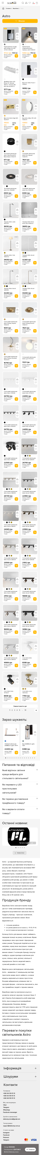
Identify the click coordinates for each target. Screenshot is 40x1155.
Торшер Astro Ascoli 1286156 (10, 289)
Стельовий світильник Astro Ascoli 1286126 (29, 592)
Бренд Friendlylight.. (14, 830)
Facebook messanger (10, 1112)
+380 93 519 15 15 (9, 1096)
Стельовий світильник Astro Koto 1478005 (10, 458)
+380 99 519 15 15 (9, 1093)
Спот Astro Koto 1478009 (27, 658)
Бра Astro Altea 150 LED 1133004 (29, 118)
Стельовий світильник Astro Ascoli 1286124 (29, 625)
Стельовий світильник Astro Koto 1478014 (29, 392)
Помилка (32, 1149)
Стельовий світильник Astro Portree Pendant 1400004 (10, 358)
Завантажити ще (20, 706)
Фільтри (21, 21)
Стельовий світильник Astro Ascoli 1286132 (29, 492)
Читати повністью (26, 843)
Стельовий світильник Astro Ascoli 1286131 (10, 525)
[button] (5, 757)
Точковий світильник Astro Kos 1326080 (28, 189)
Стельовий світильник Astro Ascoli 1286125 (10, 625)
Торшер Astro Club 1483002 (9, 256)
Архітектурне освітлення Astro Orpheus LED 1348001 (28, 48)
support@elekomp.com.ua (11, 1126)
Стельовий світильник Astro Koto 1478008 (10, 425)
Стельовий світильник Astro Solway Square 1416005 (10, 323)
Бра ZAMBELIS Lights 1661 (28, 744)
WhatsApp (6, 1110)
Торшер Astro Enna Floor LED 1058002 (28, 222)
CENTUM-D (17, 1149)
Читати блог (20, 853)
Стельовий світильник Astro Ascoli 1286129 (10, 558)
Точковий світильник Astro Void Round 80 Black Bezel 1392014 (10, 155)
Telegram (6, 1107)
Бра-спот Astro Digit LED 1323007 (11, 118)
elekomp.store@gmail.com (11, 1119)
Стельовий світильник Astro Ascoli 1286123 (10, 658)
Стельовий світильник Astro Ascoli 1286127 (10, 592)
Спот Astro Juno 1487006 (27, 692)
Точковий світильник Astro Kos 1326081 (10, 189)
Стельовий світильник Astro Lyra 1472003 (29, 358)
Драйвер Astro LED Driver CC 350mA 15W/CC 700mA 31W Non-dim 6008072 (10, 84)
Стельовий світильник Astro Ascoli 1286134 (29, 458)
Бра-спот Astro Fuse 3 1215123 (28, 83)
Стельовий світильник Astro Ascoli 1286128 (29, 558)
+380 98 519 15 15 (9, 1098)
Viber (5, 1105)
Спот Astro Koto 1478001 (8, 692)
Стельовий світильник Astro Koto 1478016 (10, 392)
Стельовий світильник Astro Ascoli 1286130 (29, 525)
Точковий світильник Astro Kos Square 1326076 (28, 155)
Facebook (6, 1135)
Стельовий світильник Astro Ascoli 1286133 (10, 492)
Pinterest (6, 1137)
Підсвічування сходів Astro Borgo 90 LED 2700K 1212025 (10, 48)
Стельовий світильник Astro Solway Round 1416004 (29, 323)
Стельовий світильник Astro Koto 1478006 (29, 425)
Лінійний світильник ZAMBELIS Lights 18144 (11, 744)
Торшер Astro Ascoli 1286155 (28, 289)
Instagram (6, 1133)
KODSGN (12, 1147)
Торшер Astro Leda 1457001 (9, 222)
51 (25, 710)
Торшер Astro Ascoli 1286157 (28, 256)
